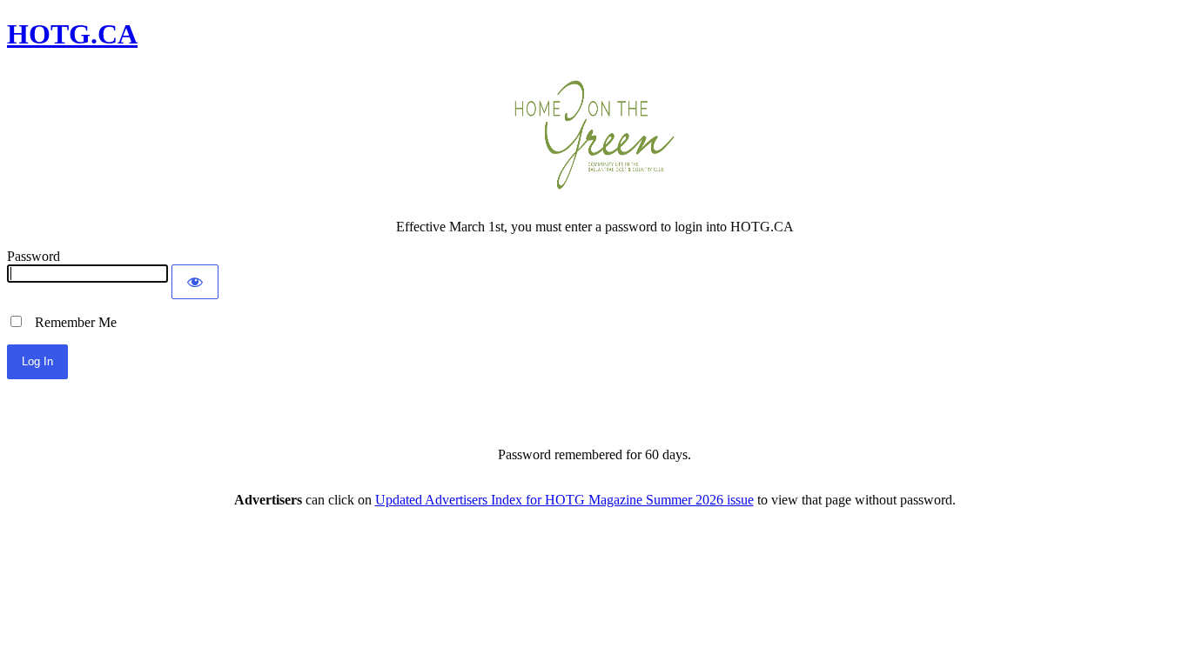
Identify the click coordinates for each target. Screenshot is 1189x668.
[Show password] (194, 281)
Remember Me (70, 322)
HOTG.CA (72, 34)
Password (33, 256)
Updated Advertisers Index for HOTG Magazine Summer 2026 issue (564, 499)
